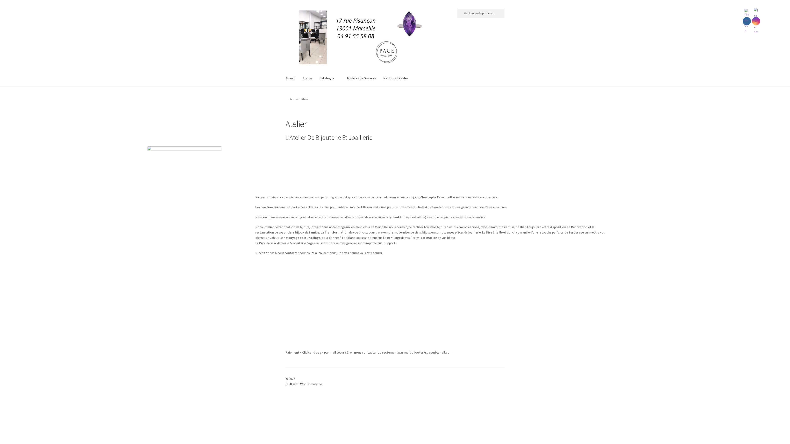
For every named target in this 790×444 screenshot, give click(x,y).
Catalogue (326, 78)
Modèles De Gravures (361, 78)
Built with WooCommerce (304, 384)
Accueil (290, 78)
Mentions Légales (395, 78)
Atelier (307, 78)
